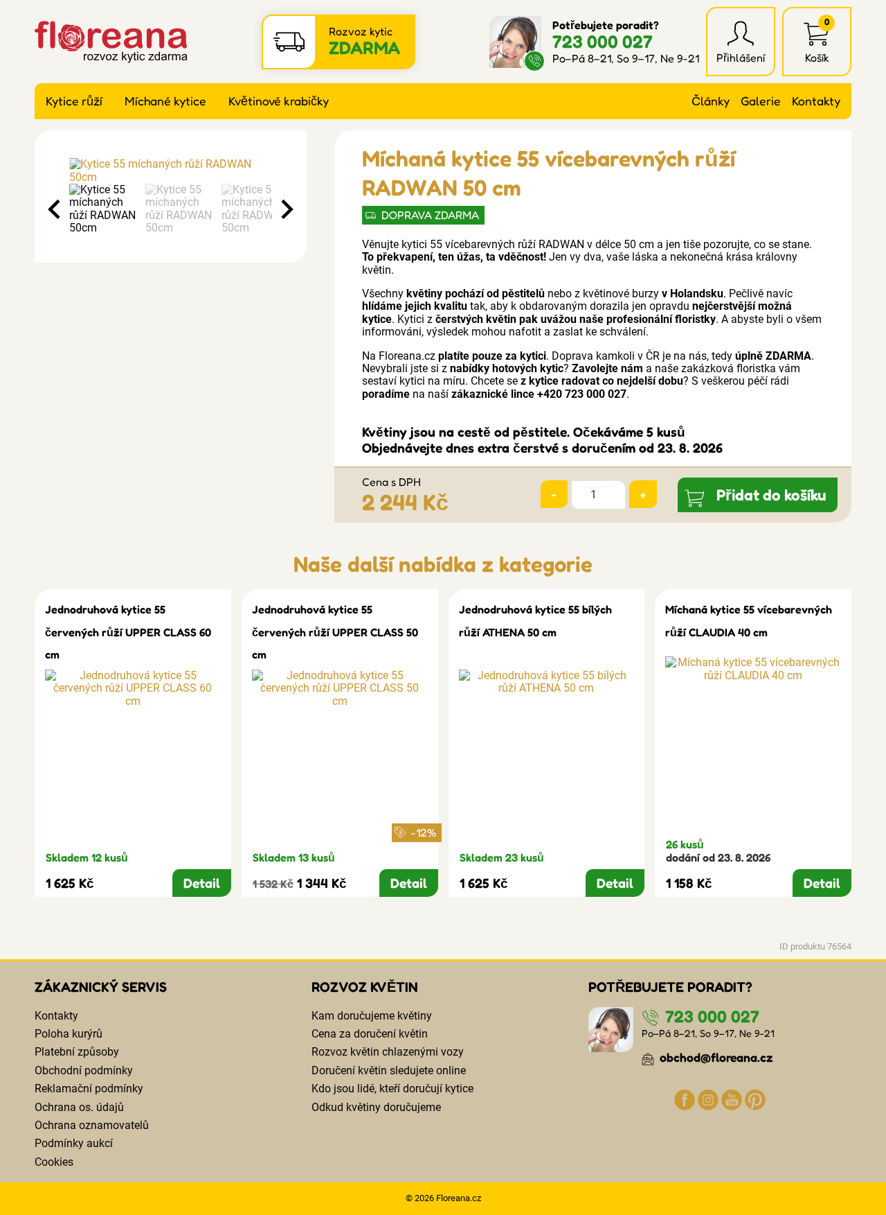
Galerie (761, 101)
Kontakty (816, 101)
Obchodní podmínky (84, 1070)
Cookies (54, 1162)
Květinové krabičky (278, 101)
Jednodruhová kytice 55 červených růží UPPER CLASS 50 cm (335, 631)
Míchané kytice (165, 101)
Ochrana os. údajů (79, 1107)
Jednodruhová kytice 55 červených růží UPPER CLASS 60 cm (128, 631)
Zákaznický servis (101, 987)
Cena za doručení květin (369, 1033)
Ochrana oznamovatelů (92, 1125)
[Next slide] (286, 209)
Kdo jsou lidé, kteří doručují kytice (392, 1088)
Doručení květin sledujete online (388, 1070)
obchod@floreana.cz (715, 1057)
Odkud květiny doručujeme (376, 1107)
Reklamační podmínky (89, 1088)
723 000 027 (602, 41)
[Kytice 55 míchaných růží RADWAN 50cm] (170, 171)
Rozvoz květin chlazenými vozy (387, 1051)
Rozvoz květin (364, 987)
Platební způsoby (77, 1051)
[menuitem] (103, 209)
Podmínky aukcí (74, 1143)
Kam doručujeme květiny (371, 1015)
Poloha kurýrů (68, 1033)
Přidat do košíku (771, 494)
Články (710, 101)
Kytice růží (74, 101)
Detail (201, 883)
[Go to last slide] (55, 209)
